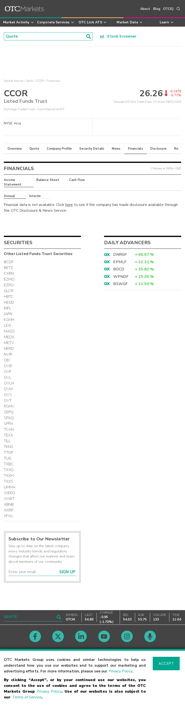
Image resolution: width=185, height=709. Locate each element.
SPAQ (9, 418)
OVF (7, 371)
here (69, 204)
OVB (8, 366)
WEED (9, 493)
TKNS (8, 446)
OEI (7, 360)
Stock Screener (120, 36)
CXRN (9, 273)
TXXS (8, 481)
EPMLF (119, 262)
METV (9, 342)
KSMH (9, 319)
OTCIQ (168, 8)
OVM (8, 389)
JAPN (8, 314)
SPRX (8, 423)
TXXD (9, 470)
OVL (7, 377)
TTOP (8, 452)
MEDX (9, 337)
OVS (8, 394)
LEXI (7, 325)
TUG (7, 458)
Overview (14, 149)
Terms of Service (26, 697)
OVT (8, 400)
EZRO (9, 285)
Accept (166, 663)
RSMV (9, 406)
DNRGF (120, 254)
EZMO (9, 279)
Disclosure (158, 149)
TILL (7, 441)
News (116, 149)
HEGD (9, 302)
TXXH (9, 475)
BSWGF (120, 284)
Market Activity (14, 81)
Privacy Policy (120, 671)
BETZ (8, 267)
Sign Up (67, 572)
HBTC (9, 296)
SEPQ (9, 412)
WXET (9, 498)
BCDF (9, 262)
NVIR (8, 354)
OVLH (9, 383)
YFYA (8, 516)
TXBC (9, 464)
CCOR (40, 81)
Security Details (91, 149)
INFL (7, 308)
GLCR (8, 291)
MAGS (9, 331)
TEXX (8, 435)
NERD (9, 348)
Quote (34, 149)
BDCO (118, 269)
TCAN (9, 429)
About (145, 8)
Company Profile (59, 149)
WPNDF (120, 276)
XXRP (8, 510)
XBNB (9, 504)
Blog (156, 8)
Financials (135, 149)
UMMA (10, 487)
